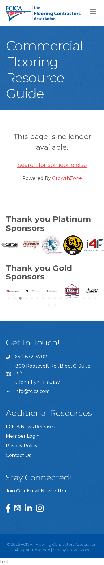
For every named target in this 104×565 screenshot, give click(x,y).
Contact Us (18, 455)
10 (60, 298)
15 (89, 298)
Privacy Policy (22, 445)
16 (95, 298)
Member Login (23, 436)
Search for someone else (52, 164)
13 (78, 298)
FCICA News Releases (30, 426)
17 (49, 305)
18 (54, 305)
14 (83, 298)
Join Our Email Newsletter (36, 491)
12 (72, 298)
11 (66, 298)
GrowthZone (67, 178)
